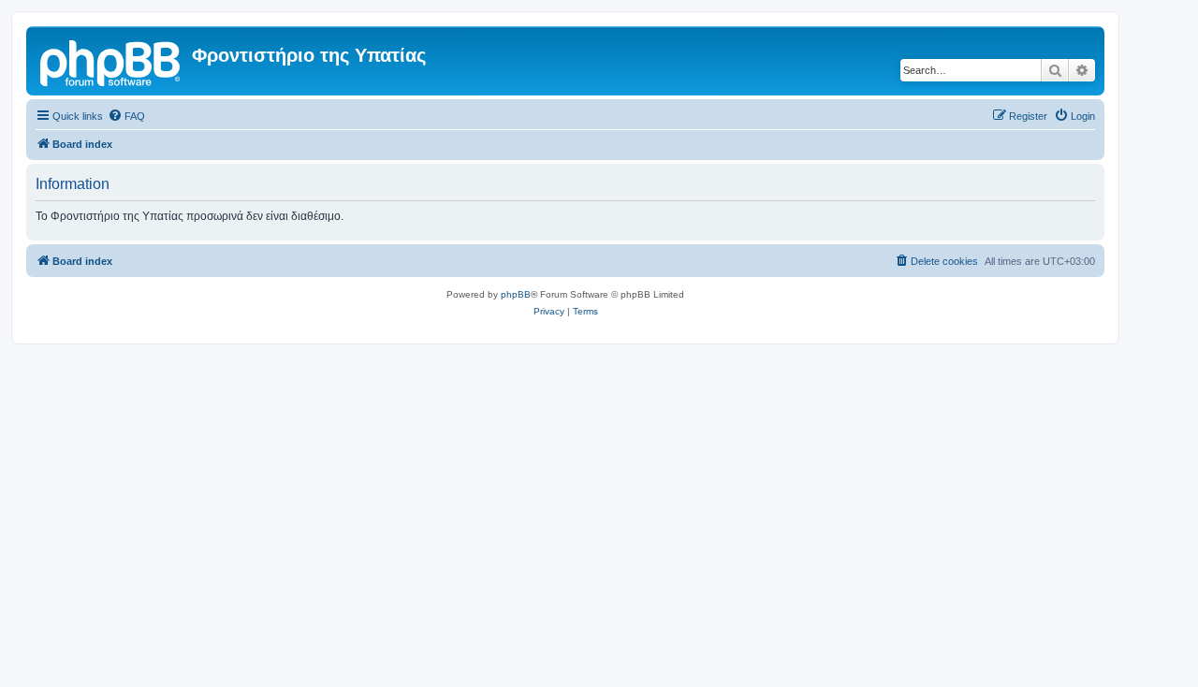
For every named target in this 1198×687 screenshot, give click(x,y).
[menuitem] (126, 116)
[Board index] (111, 61)
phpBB (516, 294)
